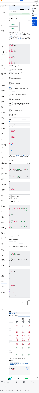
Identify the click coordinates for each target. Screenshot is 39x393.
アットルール (2, 307)
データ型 (2, 309)
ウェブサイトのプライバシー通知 (9, 390)
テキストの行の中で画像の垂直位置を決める (18, 34)
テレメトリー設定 (16, 390)
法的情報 (20, 390)
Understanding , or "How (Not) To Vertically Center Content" (19, 363)
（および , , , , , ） (19, 103)
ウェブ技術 (32, 382)
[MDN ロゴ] (1, 381)
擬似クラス (2, 304)
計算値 (10, 122)
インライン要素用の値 (12, 66)
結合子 (1, 303)
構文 (32, 9)
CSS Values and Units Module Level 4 (25, 155)
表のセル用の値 (11, 102)
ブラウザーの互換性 (34, 14)
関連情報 (33, 15)
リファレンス (1, 78)
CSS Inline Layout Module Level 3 (16, 155)
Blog (30, 3)
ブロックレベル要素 (19, 38)
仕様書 (32, 13)
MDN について (17, 382)
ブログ (16, 383)
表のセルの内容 (12, 36)
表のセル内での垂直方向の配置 (14, 239)
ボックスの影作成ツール (4, 73)
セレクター (2, 302)
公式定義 (33, 10)
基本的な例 (11, 160)
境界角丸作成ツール (3, 72)
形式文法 (33, 11)
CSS (0, 8)
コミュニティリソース (25, 383)
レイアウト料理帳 (3, 68)
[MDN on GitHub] (0, 386)
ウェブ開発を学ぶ (33, 383)
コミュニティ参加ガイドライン (25, 390)
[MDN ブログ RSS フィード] (5, 386)
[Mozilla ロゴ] (2, 390)
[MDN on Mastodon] (4, 386)
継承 (9, 121)
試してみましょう (34, 8)
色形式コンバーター (3, 74)
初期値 (10, 117)
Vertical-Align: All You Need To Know (14, 364)
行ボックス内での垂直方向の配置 (14, 201)
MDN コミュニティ (25, 382)
